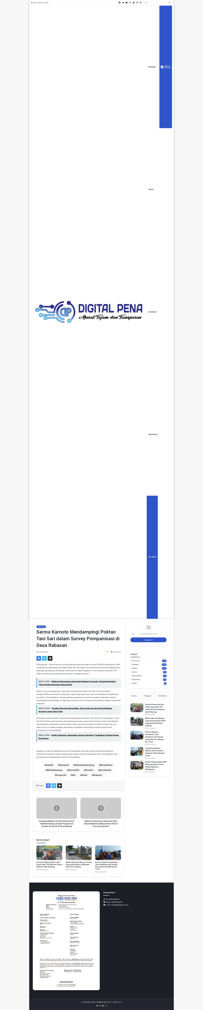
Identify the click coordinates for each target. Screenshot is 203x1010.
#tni (74, 775)
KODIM (134, 672)
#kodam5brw (106, 765)
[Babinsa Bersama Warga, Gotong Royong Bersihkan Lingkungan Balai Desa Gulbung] (79, 852)
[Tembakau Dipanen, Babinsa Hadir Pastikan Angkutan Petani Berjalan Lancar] (136, 751)
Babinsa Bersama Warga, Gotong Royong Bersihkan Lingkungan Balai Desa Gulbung (79, 864)
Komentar (162, 696)
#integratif (64, 765)
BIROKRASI (152, 312)
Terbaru (134, 696)
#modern (89, 770)
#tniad (84, 775)
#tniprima (97, 775)
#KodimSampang (54, 770)
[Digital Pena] (89, 312)
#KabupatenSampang (84, 765)
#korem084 (73, 770)
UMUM (151, 189)
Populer (147, 696)
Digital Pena (117, 1002)
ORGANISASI (153, 434)
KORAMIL (135, 664)
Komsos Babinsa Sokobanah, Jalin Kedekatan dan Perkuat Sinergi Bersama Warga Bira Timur (154, 737)
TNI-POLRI (152, 557)
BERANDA (152, 67)
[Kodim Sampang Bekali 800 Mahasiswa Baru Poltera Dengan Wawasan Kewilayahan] (136, 765)
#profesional (105, 770)
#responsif (61, 775)
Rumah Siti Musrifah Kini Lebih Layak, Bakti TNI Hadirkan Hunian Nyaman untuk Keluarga (49, 864)
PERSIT (134, 683)
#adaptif (49, 765)
